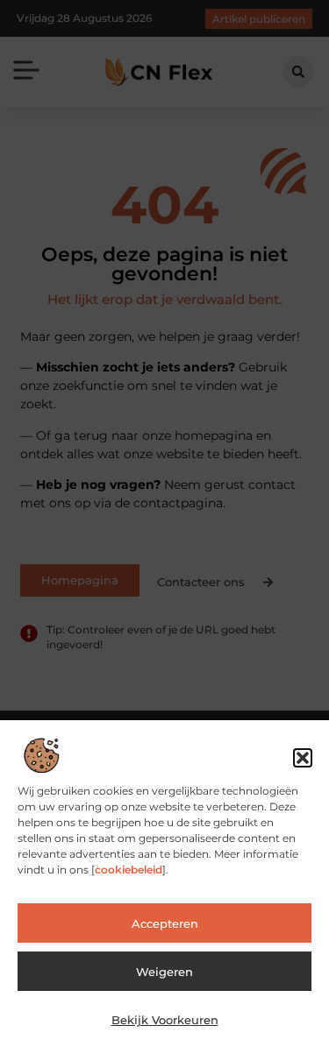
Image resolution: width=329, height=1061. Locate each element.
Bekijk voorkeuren (164, 1020)
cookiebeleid (128, 869)
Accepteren (165, 923)
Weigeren (164, 972)
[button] (302, 758)
